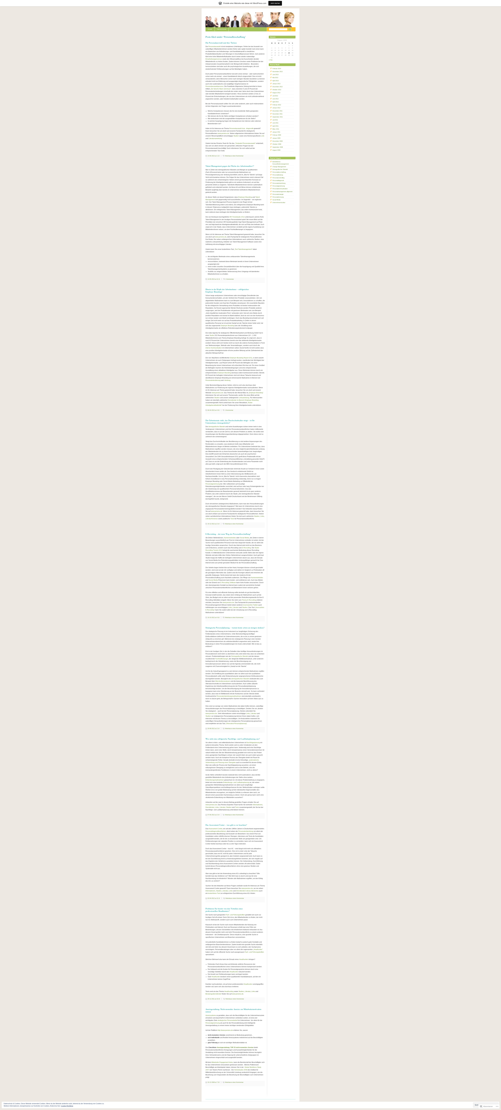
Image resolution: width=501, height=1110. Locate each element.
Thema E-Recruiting (249, 600)
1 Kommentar (229, 279)
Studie (212, 335)
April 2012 (275, 102)
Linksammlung (244, 398)
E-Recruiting (246, 548)
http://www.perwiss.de (225, 1030)
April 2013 (275, 80)
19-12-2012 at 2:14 (213, 524)
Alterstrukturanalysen (222, 681)
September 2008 (277, 147)
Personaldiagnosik (278, 180)
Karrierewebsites (230, 538)
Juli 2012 (275, 96)
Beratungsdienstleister (213, 994)
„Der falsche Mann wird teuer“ (220, 89)
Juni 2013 (275, 74)
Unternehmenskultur (278, 202)
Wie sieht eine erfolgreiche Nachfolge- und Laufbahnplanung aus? (232, 738)
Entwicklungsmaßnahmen (214, 780)
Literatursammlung (215, 138)
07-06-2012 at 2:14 (213, 815)
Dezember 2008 (277, 141)
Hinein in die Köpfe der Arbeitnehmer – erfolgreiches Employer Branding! (227, 290)
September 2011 (277, 117)
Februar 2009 (276, 135)
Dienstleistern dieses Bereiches (247, 891)
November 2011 (277, 114)
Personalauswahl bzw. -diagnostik (241, 128)
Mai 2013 (275, 77)
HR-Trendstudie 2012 (237, 217)
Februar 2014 (276, 68)
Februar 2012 (276, 105)
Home (210, 29)
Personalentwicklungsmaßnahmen (229, 696)
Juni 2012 (275, 99)
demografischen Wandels (240, 679)
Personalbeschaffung (279, 172)
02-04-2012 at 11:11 (213, 898)
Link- (263, 136)
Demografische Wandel (239, 656)
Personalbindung (277, 175)
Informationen (258, 805)
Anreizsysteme (210, 1015)
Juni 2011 (275, 123)
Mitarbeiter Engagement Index (222, 1062)
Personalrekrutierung (212, 380)
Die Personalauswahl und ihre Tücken (221, 42)
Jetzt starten (275, 3)
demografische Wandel (216, 427)
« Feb (270, 60)
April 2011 (275, 126)
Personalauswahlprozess (214, 86)
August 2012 (276, 92)
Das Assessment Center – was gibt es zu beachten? (226, 825)
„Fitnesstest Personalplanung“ (236, 723)
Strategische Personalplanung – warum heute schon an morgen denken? (234, 627)
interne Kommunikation (213, 348)
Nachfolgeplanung (253, 742)
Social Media (244, 538)
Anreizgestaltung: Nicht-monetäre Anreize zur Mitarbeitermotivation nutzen (233, 1010)
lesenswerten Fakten (250, 605)
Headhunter (234, 972)
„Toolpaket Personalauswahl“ (245, 143)
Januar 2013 (276, 83)
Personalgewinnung (212, 484)
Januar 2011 (276, 132)
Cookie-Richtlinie (67, 1106)
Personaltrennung (278, 197)
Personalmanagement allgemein (282, 191)
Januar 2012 (276, 108)
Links (262, 516)
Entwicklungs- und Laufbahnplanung (236, 782)
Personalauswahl (214, 46)
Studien (236, 136)
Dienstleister (209, 807)
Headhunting (229, 991)
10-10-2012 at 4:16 (213, 617)
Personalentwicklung (245, 831)
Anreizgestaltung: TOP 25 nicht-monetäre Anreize (235, 1047)
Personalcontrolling (278, 178)
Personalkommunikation (280, 188)
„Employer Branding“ (256, 393)
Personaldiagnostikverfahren (215, 831)
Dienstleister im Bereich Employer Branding (243, 400)
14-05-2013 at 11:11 (213, 279)
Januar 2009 (276, 138)
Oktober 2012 (276, 89)
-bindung (227, 380)
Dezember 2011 (277, 111)
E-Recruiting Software (228, 582)
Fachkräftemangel (221, 659)
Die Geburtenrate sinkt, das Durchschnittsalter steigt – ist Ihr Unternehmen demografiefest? (230, 421)
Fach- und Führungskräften (235, 915)
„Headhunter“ (258, 949)
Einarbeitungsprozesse (213, 59)
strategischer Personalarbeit (228, 1020)
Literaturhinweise (211, 519)
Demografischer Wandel (280, 169)
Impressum (221, 29)
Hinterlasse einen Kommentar (234, 156)
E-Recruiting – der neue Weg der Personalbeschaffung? (228, 534)
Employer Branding (245, 197)
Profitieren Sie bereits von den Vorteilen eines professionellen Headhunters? (224, 909)
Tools (232, 519)
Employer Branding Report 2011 (241, 358)
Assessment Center (215, 829)
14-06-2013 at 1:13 (213, 156)
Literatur (236, 607)
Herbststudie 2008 (240, 1070)
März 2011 (275, 129)
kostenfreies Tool (214, 893)
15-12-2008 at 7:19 (213, 1082)
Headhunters (243, 959)
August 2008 (276, 150)
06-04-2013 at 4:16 (213, 410)
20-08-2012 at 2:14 (213, 728)
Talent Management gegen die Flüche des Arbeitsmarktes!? (229, 166)
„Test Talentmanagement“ (243, 249)
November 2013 (277, 71)
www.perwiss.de (223, 133)
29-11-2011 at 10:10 (213, 999)
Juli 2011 (275, 120)
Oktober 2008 (276, 144)
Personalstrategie (278, 194)
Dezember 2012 (277, 86)
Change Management (279, 166)
